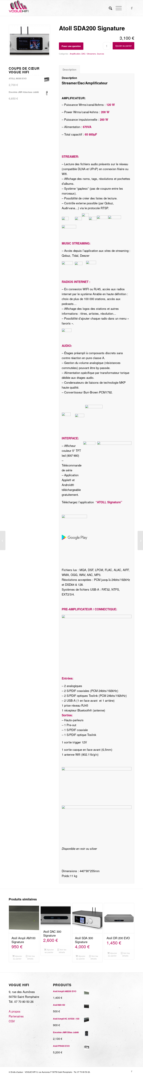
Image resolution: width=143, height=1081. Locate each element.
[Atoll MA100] (140, 540)
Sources (100, 53)
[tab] (69, 69)
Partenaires (16, 1016)
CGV (12, 1021)
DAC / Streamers (88, 53)
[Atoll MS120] (2, 540)
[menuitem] (108, 8)
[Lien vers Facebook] (131, 8)
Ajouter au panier (123, 45)
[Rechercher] (108, 8)
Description (69, 69)
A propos (14, 1011)
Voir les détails (31, 957)
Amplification (75, 53)
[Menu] (117, 8)
